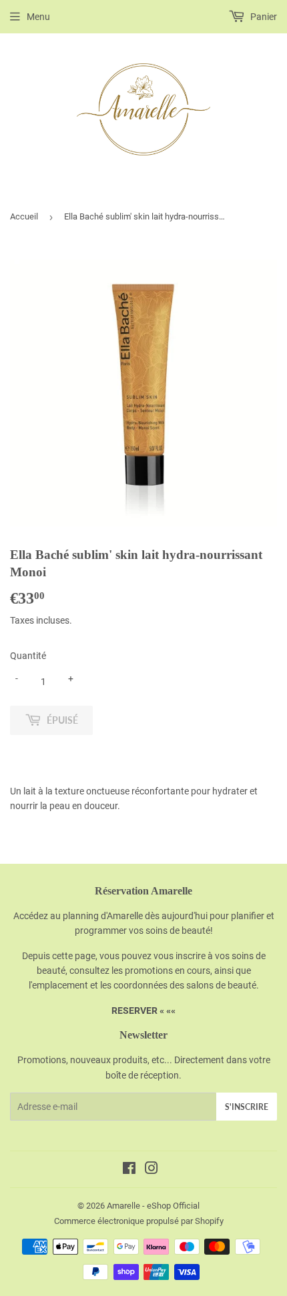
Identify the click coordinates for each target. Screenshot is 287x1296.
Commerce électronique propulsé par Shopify (139, 1221)
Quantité (28, 655)
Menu (38, 16)
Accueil (24, 216)
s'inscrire (246, 1107)
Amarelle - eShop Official (153, 1206)
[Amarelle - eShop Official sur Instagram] (151, 1170)
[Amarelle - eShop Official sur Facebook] (129, 1170)
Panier (262, 16)
